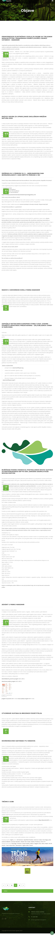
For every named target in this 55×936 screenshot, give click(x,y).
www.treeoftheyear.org (18, 368)
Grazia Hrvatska (26, 843)
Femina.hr (19, 843)
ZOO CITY (43, 841)
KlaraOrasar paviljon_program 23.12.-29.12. (12, 681)
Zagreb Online (25, 845)
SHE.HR (50, 843)
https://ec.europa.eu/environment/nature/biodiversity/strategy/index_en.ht (19, 194)
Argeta (11, 839)
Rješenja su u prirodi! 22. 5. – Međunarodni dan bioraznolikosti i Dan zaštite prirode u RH (23, 174)
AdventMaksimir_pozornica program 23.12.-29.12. (13, 678)
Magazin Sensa (37, 843)
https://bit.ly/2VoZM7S (44, 820)
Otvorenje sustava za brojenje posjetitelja (22, 713)
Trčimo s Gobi (8, 801)
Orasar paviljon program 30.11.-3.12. (25, 698)
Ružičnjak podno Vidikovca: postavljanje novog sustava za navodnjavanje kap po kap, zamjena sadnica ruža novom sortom (27, 471)
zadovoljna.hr (18, 845)
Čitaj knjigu (13, 843)
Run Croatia (27, 841)
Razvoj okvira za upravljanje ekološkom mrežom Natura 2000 (24, 117)
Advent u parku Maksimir (13, 604)
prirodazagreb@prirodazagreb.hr (38, 919)
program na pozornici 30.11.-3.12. (9, 698)
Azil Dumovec (20, 839)
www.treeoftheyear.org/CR (9, 380)
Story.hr (3, 845)
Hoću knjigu (45, 839)
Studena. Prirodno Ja (35, 841)
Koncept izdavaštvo (15, 841)
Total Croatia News (10, 845)
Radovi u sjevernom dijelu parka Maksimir (21, 290)
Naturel (22, 841)
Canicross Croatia (38, 839)
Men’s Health (45, 843)
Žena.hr (31, 845)
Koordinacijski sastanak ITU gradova (18, 741)
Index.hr (32, 843)
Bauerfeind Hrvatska (28, 839)
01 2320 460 (34, 917)
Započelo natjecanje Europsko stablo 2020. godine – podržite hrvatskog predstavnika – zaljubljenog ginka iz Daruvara (27, 325)
